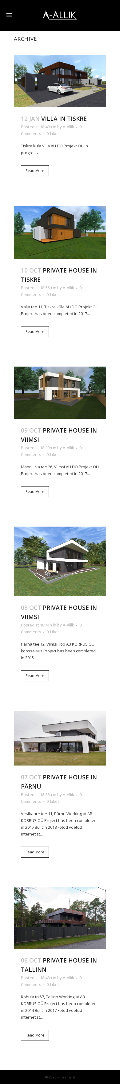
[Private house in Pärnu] (60, 738)
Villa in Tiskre (64, 119)
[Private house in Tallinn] (60, 918)
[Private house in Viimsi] (60, 393)
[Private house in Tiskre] (60, 232)
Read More (35, 170)
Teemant (67, 1077)
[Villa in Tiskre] (60, 81)
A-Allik (68, 126)
